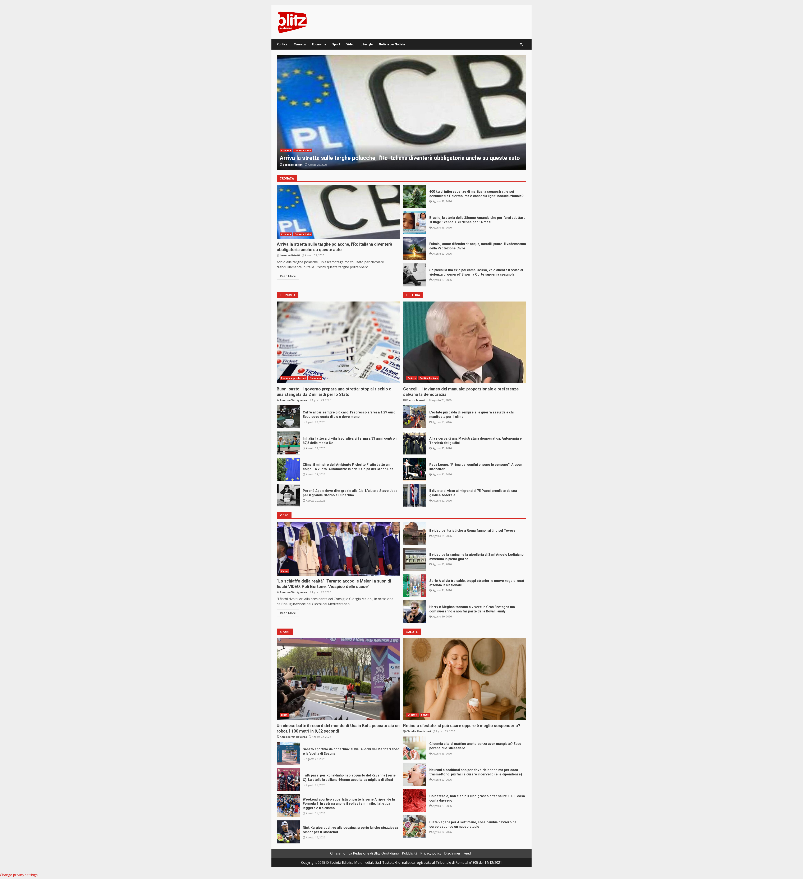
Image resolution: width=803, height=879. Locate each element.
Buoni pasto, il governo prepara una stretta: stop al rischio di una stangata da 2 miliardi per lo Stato (338, 342)
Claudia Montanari (418, 731)
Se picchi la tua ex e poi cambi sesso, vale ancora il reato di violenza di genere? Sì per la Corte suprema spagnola (414, 274)
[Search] (521, 44)
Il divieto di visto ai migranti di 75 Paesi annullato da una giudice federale (414, 495)
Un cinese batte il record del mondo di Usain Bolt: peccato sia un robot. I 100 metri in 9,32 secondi (338, 679)
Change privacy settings (19, 875)
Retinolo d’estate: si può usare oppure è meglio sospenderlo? (465, 679)
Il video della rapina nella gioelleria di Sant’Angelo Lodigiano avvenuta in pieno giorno (414, 559)
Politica (282, 44)
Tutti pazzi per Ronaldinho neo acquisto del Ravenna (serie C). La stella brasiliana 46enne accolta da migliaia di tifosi (288, 779)
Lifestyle (367, 44)
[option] (401, 112)
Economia (319, 44)
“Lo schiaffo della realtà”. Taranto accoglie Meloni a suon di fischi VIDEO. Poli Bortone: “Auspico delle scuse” (338, 549)
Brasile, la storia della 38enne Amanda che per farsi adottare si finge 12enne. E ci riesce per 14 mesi (414, 222)
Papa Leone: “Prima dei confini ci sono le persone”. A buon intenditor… (414, 469)
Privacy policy (430, 853)
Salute (425, 714)
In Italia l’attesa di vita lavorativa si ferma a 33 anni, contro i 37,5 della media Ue (288, 442)
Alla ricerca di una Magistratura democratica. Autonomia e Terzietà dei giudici (414, 442)
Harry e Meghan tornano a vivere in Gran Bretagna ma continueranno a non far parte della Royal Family (414, 611)
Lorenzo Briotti (290, 255)
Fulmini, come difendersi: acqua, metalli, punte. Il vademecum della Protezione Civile (401, 112)
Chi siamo (337, 853)
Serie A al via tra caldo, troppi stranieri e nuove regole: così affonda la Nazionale (414, 585)
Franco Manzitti (416, 400)
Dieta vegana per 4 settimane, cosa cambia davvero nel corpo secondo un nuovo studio (414, 826)
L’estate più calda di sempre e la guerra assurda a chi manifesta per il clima (414, 416)
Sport (336, 44)
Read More (288, 276)
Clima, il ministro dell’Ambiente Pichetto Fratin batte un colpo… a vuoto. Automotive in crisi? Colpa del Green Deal (288, 469)
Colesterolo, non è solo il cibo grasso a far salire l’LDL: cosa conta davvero (414, 800)
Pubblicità (409, 853)
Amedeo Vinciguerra (296, 165)
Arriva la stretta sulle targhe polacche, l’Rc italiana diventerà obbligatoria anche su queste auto (338, 212)
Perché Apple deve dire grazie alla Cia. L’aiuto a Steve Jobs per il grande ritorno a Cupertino (288, 495)
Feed (467, 853)
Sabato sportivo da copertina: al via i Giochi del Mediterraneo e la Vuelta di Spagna (288, 753)
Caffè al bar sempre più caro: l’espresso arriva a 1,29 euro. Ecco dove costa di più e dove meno (288, 416)
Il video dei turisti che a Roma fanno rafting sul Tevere (414, 533)
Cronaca (300, 44)
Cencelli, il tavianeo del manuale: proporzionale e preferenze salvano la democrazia (465, 342)
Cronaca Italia (302, 150)
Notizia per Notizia (392, 44)
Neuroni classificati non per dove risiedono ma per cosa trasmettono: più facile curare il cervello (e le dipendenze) (414, 774)
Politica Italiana (429, 378)
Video (350, 44)
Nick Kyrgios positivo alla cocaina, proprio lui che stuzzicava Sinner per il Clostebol (288, 831)
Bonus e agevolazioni (293, 378)
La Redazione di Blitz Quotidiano (373, 853)
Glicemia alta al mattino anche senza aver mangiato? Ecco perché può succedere (414, 748)
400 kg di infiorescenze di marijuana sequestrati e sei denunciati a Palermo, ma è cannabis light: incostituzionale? (414, 196)
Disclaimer (452, 853)
